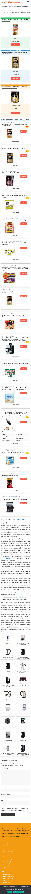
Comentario (4, 768)
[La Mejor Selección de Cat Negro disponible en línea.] (8, 694)
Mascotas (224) (6, 874)
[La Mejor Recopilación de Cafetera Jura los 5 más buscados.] (8, 638)
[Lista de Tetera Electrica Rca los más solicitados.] (23, 694)
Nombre (3, 788)
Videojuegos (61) (6, 882)
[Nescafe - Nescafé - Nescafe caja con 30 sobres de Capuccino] (9, 324)
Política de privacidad (19, 891)
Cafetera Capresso (8, 740)
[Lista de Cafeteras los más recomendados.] (8, 748)
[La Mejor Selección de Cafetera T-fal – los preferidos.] (23, 735)
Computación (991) (7, 848)
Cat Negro (8, 699)
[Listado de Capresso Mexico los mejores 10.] (23, 720)
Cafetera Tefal (8, 671)
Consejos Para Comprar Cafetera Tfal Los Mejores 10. (23, 658)
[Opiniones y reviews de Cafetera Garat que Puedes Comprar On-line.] (23, 680)
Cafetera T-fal (23, 740)
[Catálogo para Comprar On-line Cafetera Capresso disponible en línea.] (8, 735)
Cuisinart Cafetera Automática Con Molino (8, 686)
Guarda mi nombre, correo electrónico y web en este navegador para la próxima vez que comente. (14, 809)
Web (2, 800)
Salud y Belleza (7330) (7, 880)
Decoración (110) (6, 849)
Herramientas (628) (7, 863)
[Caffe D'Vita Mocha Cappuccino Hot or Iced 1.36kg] (9, 228)
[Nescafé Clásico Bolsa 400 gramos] (9, 483)
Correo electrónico (6, 794)
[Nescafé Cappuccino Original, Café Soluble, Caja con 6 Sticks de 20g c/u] (15, 35)
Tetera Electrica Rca (23, 699)
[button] (28, 2)
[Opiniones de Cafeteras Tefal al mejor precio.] (23, 638)
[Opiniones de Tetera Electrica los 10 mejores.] (8, 652)
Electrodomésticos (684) (8, 859)
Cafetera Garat (23, 685)
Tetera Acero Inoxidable (8, 712)
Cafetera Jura (8, 643)
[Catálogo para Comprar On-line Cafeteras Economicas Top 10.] (23, 748)
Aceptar (10, 891)
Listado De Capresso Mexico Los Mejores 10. (23, 727)
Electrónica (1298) (7, 861)
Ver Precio (23, 131)
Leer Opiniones (15, 44)
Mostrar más (15, 443)
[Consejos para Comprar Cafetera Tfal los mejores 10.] (23, 652)
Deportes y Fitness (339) (8, 851)
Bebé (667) (5, 845)
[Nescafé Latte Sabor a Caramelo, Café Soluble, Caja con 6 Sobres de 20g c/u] (9, 133)
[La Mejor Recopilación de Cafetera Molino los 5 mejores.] (8, 680)
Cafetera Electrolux (23, 712)
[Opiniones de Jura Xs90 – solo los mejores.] (8, 720)
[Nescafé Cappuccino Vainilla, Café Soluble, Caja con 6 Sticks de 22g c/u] (15, 68)
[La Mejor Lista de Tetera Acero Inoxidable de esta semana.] (8, 707)
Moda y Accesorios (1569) (8, 876)
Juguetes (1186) (6, 867)
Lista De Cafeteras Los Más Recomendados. (8, 754)
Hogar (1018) (6, 865)
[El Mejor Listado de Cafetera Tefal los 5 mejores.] (8, 666)
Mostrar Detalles (15, 141)
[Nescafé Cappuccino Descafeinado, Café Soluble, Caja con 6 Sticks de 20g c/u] (9, 158)
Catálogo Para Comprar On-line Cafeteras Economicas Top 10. (23, 754)
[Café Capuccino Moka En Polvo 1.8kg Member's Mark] (9, 181)
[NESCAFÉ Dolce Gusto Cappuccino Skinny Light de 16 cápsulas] (9, 205)
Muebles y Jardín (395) (8, 878)
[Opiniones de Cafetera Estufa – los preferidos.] (23, 666)
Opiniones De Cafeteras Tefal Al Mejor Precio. (23, 644)
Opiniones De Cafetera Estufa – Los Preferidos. (23, 672)
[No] (29, 889)
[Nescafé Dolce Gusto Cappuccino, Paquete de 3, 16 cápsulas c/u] (9, 252)
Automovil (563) (6, 843)
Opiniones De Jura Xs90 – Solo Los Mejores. (8, 727)
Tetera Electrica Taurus (8, 657)
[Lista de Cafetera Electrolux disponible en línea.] (23, 707)
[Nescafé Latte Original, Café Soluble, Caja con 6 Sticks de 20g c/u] (9, 300)
